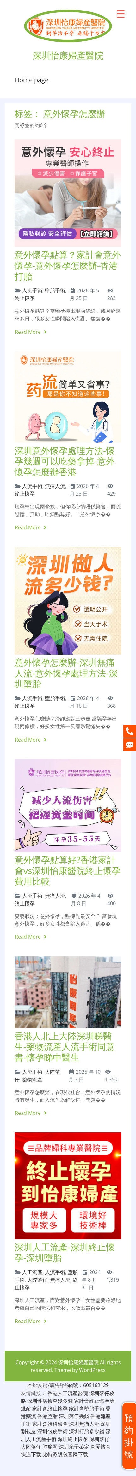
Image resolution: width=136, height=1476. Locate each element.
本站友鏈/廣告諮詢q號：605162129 (68, 1385)
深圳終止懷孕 (73, 1439)
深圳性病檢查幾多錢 (50, 1400)
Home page (31, 79)
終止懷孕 (25, 298)
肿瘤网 (50, 1446)
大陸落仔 (37, 1279)
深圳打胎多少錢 (86, 1431)
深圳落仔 (99, 1439)
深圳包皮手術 (52, 1431)
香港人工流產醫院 (67, 1393)
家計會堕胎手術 (86, 1408)
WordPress (92, 1369)
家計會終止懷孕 (50, 1408)
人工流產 (32, 1272)
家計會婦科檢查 (50, 1423)
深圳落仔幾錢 (74, 1416)
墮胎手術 (55, 290)
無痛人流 (55, 486)
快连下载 (31, 1454)
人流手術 (32, 290)
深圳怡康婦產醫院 (78, 1362)
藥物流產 (32, 1079)
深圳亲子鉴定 (74, 1446)
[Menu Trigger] (120, 13)
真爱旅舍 (100, 1446)
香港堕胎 (47, 1416)
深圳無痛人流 (84, 1423)
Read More (28, 331)
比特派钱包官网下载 (65, 1454)
